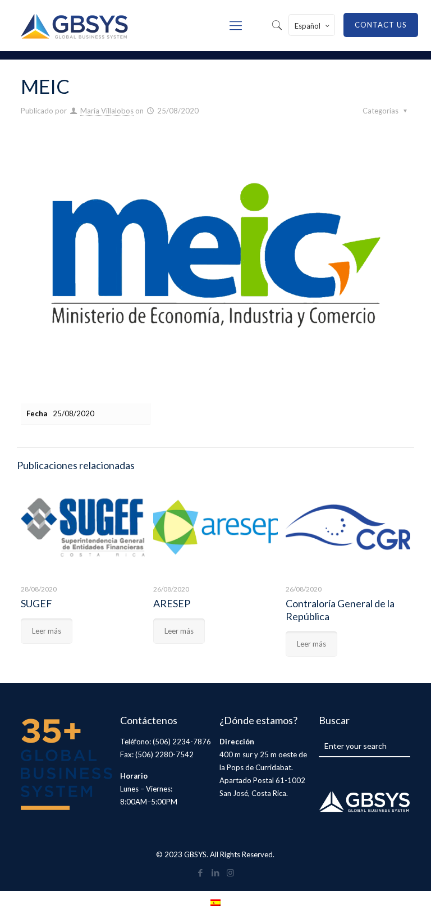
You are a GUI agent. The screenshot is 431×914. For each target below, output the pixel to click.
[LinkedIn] (215, 872)
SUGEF (36, 603)
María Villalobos (107, 110)
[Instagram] (230, 872)
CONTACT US (381, 24)
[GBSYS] (74, 25)
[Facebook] (200, 872)
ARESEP (171, 603)
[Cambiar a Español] (215, 902)
